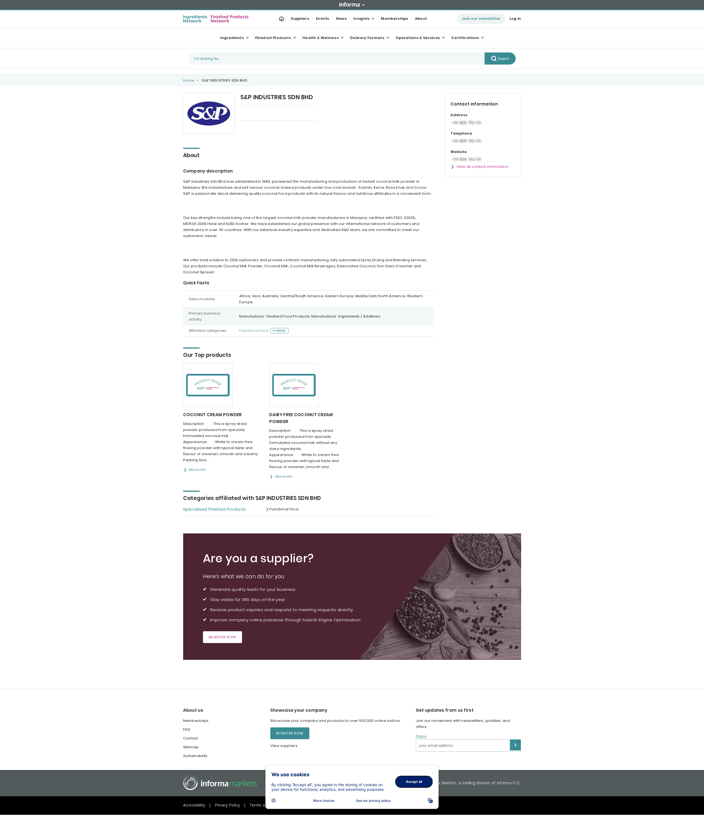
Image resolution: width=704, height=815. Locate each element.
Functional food (253, 330)
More (280, 331)
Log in (515, 18)
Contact (190, 738)
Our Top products (256, 113)
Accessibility (194, 805)
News (341, 18)
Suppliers (300, 18)
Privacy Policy (227, 805)
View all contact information (482, 166)
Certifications (465, 37)
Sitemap (191, 747)
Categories (295, 113)
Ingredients (232, 37)
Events (322, 18)
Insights (361, 18)
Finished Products (273, 37)
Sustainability (195, 755)
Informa (352, 4)
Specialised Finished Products (214, 509)
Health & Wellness (320, 37)
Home (188, 80)
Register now (222, 637)
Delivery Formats (367, 37)
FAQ (187, 729)
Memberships (394, 18)
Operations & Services (418, 37)
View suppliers (284, 745)
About (421, 18)
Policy (421, 736)
